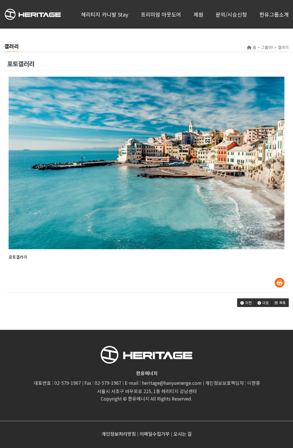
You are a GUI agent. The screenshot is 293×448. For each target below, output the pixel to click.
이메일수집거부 (155, 433)
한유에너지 (138, 398)
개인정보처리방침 (119, 433)
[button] (246, 302)
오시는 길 (182, 433)
